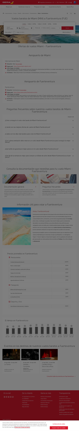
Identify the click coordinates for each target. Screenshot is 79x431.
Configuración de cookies (59, 424)
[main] (39, 425)
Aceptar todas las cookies (58, 427)
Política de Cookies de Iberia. (22, 427)
